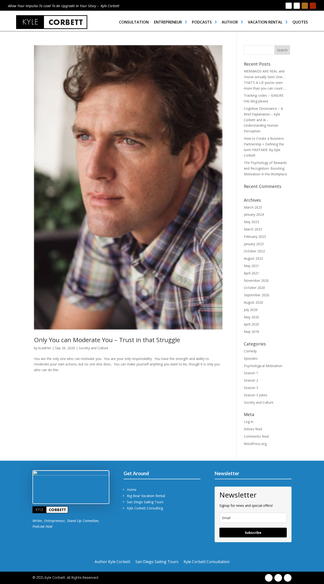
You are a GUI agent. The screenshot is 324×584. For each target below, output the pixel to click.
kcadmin (44, 348)
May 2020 (251, 317)
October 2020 (254, 287)
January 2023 (254, 244)
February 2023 (255, 236)
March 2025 (253, 207)
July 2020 (251, 309)
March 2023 (253, 229)
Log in (248, 421)
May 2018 (251, 331)
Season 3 (251, 387)
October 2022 (254, 251)
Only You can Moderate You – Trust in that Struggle (107, 339)
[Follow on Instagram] (305, 6)
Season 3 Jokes (255, 395)
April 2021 (251, 273)
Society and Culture (93, 348)
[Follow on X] (297, 6)
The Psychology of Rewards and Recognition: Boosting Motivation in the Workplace (265, 168)
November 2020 (256, 280)
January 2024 (254, 214)
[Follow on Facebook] (289, 6)
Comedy (250, 351)
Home (131, 489)
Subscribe (253, 532)
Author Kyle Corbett (112, 561)
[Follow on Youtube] (313, 6)
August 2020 (253, 302)
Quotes (300, 22)
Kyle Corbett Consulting (145, 508)
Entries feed (253, 429)
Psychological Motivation (263, 366)
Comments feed (256, 436)
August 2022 (253, 258)
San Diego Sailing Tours (145, 502)
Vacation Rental (265, 22)
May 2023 (251, 222)
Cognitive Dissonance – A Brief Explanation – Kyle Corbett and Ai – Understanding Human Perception (263, 119)
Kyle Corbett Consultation (207, 561)
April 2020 (251, 324)
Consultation (134, 22)
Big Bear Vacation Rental (146, 495)
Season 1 (251, 373)
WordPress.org (255, 443)
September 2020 (256, 295)
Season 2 (251, 380)
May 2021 (251, 265)
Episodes (251, 358)
